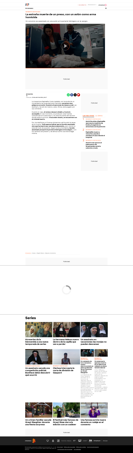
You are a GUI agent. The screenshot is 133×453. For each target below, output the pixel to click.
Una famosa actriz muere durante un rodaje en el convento (93, 422)
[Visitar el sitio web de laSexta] (53, 441)
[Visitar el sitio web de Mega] (69, 441)
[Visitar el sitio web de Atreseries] (74, 441)
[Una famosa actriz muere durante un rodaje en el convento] (94, 410)
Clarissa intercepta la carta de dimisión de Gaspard (63, 370)
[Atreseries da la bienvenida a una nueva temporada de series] (38, 330)
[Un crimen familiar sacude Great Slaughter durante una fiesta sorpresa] (38, 410)
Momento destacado (93, 119)
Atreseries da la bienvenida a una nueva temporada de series (36, 341)
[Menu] (106, 8)
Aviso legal (60, 447)
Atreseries (28, 253)
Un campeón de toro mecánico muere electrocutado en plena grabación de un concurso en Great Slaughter (87, 366)
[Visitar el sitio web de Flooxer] (105, 441)
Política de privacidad (69, 447)
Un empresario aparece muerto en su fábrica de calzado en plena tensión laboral (101, 364)
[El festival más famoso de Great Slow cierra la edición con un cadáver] (66, 410)
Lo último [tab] (99, 116)
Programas (29, 8)
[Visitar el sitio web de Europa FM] (85, 441)
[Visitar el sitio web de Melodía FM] (90, 441)
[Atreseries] (34, 5)
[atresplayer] (103, 5)
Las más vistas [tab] (88, 116)
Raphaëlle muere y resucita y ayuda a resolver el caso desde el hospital (95, 134)
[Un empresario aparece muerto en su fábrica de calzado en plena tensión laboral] (101, 353)
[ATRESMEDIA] (30, 441)
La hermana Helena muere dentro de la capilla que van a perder (66, 341)
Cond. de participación (93, 447)
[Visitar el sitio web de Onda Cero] (80, 441)
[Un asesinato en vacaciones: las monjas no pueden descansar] (94, 330)
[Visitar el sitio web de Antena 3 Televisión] (47, 441)
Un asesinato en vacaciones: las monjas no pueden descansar (94, 341)
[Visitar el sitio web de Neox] (58, 441)
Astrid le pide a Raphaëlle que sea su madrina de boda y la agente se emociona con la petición (95, 124)
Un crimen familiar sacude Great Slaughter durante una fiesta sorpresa (38, 422)
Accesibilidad (77, 449)
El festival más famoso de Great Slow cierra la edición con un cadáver (65, 422)
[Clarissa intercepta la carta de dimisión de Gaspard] (66, 357)
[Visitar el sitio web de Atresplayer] (98, 441)
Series (30, 318)
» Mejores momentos (50, 253)
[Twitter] (27, 95)
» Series (33, 253)
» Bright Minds (40, 253)
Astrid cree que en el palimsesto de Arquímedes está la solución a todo (94, 145)
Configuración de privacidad (64, 449)
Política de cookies (81, 447)
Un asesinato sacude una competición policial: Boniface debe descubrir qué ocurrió (37, 371)
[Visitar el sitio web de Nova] (63, 441)
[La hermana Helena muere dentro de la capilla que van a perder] (66, 330)
